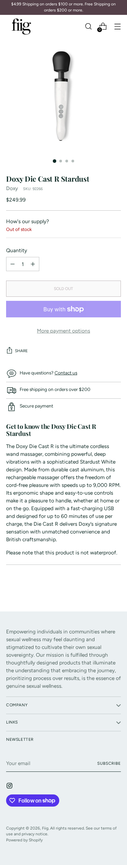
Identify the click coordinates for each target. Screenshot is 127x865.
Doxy (12, 188)
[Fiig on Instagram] (10, 786)
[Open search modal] (88, 26)
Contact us (66, 372)
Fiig (45, 828)
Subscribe (109, 763)
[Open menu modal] (117, 26)
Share (21, 350)
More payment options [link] (63, 330)
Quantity (16, 250)
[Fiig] (21, 26)
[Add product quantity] (12, 264)
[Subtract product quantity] (33, 264)
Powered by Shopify (24, 840)
